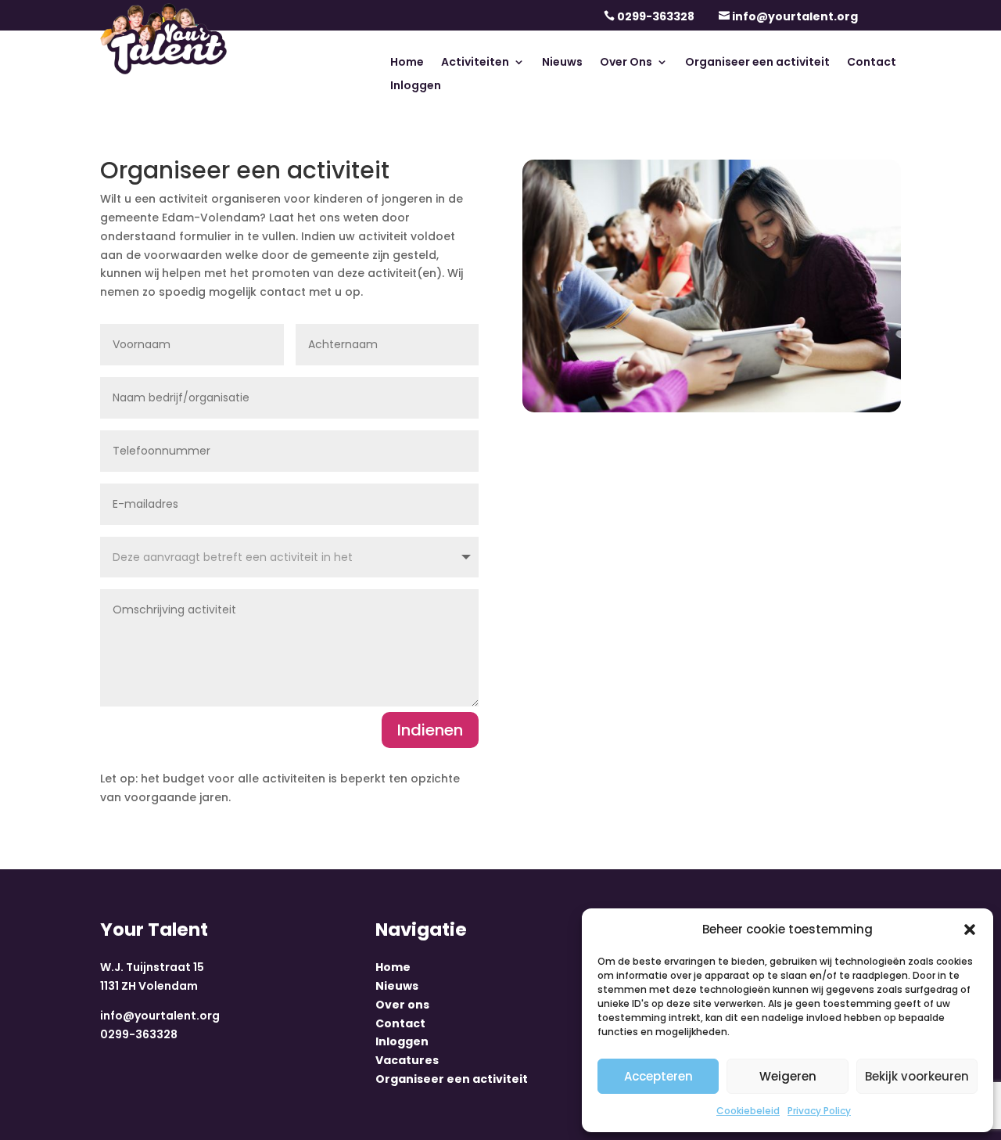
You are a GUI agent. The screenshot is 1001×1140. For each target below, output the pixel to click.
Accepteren (658, 1076)
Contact (871, 63)
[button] (970, 929)
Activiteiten (475, 63)
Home (407, 63)
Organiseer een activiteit (757, 63)
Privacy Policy (819, 1110)
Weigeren (787, 1076)
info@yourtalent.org (795, 16)
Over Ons (626, 63)
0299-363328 (655, 16)
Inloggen (415, 86)
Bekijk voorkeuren (917, 1076)
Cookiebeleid (748, 1110)
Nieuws (562, 63)
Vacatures (407, 1060)
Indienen (430, 730)
